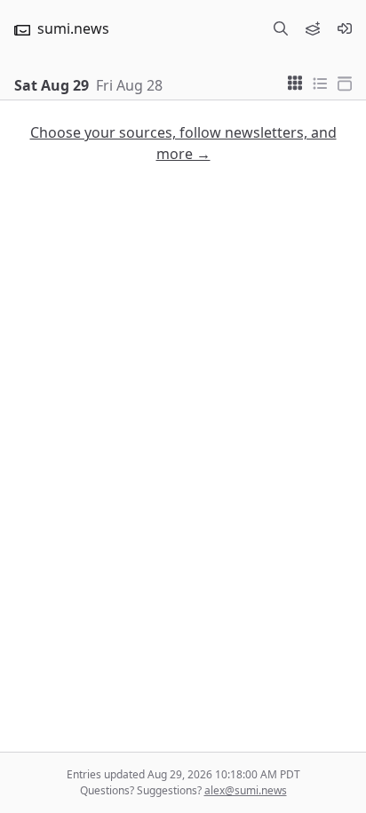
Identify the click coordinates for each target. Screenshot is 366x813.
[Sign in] (345, 28)
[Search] (281, 28)
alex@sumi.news (245, 790)
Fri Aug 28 (129, 85)
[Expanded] (345, 82)
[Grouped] (295, 82)
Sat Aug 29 (51, 85)
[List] (320, 82)
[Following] (313, 28)
